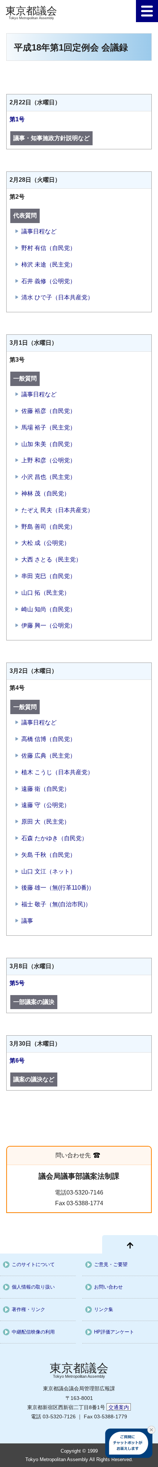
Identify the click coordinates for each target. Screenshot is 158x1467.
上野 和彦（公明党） (48, 460)
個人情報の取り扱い (33, 1287)
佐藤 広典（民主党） (48, 755)
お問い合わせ (108, 1287)
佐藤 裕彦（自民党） (48, 411)
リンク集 (103, 1309)
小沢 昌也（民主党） (48, 477)
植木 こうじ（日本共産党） (57, 772)
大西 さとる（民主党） (51, 559)
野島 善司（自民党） (48, 527)
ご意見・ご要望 (111, 1264)
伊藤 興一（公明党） (48, 625)
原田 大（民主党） (45, 821)
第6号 (17, 1060)
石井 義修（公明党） (48, 281)
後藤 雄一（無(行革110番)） (57, 887)
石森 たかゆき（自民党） (54, 838)
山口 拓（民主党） (45, 593)
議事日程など (39, 231)
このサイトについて (33, 1264)
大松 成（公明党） (45, 543)
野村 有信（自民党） (48, 248)
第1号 (17, 119)
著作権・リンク (28, 1309)
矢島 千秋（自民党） (48, 855)
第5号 (17, 983)
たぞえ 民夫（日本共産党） (57, 510)
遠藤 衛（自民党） (45, 789)
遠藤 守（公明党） (45, 805)
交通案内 (118, 1407)
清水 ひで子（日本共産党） (57, 297)
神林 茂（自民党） (45, 493)
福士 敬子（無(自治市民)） (56, 904)
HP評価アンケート (114, 1332)
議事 (27, 921)
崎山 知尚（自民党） (48, 609)
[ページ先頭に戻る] (130, 1244)
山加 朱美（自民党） (48, 444)
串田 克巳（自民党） (48, 576)
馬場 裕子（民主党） (48, 427)
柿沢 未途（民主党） (48, 264)
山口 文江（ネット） (48, 871)
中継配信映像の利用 (33, 1332)
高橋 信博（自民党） (48, 739)
